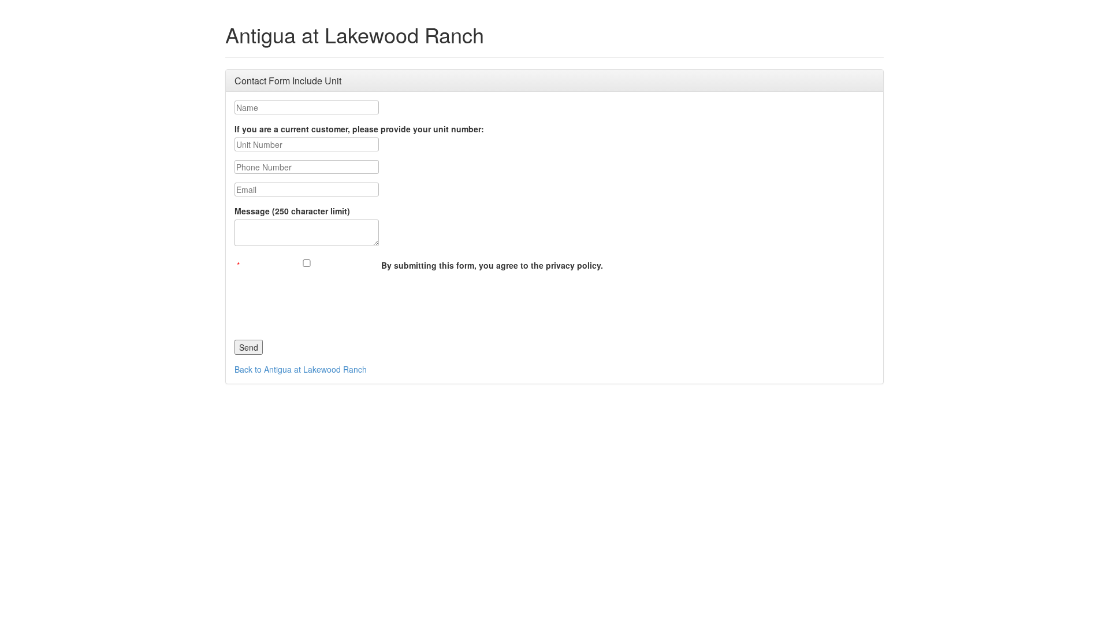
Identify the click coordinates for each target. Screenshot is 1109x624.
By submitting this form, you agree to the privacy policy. (492, 265)
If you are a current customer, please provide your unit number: (359, 129)
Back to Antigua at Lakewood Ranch (301, 369)
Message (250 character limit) (292, 211)
